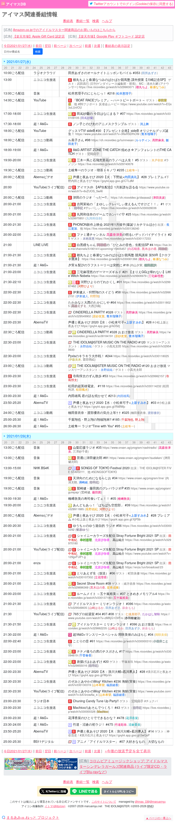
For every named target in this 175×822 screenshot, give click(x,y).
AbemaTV (40, 322)
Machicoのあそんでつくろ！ (93, 707)
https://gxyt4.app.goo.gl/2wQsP (129, 735)
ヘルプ (107, 20)
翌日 (48, 45)
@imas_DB (142, 801)
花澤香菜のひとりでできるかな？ (92, 717)
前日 (39, 45)
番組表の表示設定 (117, 45)
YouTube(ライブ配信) (48, 187)
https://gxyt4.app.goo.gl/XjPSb (121, 519)
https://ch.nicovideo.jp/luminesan (112, 140)
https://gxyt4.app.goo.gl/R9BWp (104, 407)
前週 (88, 45)
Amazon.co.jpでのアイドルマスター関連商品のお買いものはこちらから (64, 29)
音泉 (36, 93)
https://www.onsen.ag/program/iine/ (141, 478)
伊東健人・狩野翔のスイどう (93, 292)
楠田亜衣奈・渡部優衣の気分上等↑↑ (94, 412)
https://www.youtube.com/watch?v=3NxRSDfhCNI (107, 134)
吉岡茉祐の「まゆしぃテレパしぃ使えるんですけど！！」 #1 (120, 204)
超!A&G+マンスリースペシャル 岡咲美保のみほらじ (110, 634)
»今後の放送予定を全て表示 (128, 750)
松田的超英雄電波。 (82, 386)
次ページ (75, 45)
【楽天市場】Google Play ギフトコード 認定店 (111, 36)
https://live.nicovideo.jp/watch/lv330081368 (109, 259)
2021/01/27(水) (19, 61)
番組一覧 (83, 20)
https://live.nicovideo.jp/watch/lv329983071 (106, 87)
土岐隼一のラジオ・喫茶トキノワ (92, 170)
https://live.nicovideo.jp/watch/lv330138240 (111, 228)
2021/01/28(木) (19, 436)
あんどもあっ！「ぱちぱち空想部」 (98, 505)
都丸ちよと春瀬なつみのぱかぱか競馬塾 (101, 79)
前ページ (60, 45)
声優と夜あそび (84, 176)
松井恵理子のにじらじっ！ (87, 93)
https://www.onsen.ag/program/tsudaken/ (136, 458)
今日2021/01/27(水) (18, 45)
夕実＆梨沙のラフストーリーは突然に (95, 265)
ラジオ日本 (41, 701)
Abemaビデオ (43, 176)
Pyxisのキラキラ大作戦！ (86, 355)
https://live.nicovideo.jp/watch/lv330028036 (129, 208)
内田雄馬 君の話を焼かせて (87, 395)
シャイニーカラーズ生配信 (96, 535)
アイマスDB (16, 4)
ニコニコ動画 (43, 140)
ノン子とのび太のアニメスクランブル (100, 123)
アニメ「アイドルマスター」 (97, 741)
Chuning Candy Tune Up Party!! (96, 701)
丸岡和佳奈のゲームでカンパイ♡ (101, 214)
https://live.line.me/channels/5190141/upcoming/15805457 (120, 247)
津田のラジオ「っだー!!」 (91, 197)
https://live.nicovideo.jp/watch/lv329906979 (119, 276)
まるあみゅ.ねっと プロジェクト (32, 817)
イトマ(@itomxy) (55, 806)
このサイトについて (104, 801)
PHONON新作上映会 (88, 224)
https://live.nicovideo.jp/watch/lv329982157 (136, 376)
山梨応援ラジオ (84, 447)
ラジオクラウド (44, 72)
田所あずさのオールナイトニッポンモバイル (100, 72)
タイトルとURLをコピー (119, 791)
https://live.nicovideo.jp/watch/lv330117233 (123, 238)
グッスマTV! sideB (81, 130)
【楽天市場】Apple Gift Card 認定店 (39, 36)
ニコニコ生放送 (44, 79)
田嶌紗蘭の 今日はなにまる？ (98, 113)
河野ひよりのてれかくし (98, 281)
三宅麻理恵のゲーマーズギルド (99, 271)
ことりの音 (81, 641)
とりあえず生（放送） (93, 573)
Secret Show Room (91, 583)
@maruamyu (158, 801)
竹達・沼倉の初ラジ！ (89, 724)
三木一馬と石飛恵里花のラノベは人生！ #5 (108, 160)
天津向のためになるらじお (92, 478)
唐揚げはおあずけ (89, 661)
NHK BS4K (41, 468)
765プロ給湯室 (84, 614)
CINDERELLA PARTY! (89, 312)
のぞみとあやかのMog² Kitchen (90, 681)
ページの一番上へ (158, 818)
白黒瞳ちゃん (86, 244)
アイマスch (85, 187)
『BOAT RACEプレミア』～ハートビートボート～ (109, 100)
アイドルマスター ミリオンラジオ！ (99, 603)
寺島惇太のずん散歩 (87, 376)
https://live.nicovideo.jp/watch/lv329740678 (105, 164)
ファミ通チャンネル (91, 234)
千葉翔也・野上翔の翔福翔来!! (89, 419)
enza (37, 563)
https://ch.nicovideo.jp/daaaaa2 (131, 197)
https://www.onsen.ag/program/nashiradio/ (130, 448)
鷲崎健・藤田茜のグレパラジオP (100, 488)
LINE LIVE (40, 244)
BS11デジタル (43, 741)
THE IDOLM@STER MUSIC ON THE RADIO (105, 342)
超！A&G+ (40, 123)
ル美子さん (76, 140)
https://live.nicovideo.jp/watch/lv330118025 (119, 304)
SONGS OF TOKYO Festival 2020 (105, 468)
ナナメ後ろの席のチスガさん (97, 651)
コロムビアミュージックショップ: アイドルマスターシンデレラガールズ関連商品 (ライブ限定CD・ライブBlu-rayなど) (123, 766)
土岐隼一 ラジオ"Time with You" (91, 426)
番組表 (68, 20)
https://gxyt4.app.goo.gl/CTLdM (113, 181)
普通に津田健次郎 (89, 457)
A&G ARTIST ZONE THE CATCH (96, 149)
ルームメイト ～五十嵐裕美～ (98, 593)
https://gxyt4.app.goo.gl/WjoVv (92, 675)
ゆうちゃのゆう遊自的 (89, 525)
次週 (97, 45)
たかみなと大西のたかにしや (89, 302)
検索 (95, 20)
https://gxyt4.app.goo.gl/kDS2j (100, 326)
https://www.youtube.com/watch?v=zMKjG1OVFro (119, 616)
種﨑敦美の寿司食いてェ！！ (89, 498)
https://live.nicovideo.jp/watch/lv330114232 (133, 386)
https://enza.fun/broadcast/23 (144, 567)
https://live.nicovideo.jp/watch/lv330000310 (124, 641)
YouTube (39, 100)
